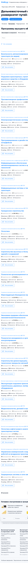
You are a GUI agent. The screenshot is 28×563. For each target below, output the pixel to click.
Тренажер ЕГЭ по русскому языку (8, 534)
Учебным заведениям (7, 560)
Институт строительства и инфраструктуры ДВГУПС (14, 97)
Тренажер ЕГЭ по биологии (8, 546)
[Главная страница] (4, 2)
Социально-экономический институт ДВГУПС (13, 51)
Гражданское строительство (12, 211)
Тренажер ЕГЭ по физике (7, 552)
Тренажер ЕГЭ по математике (5, 538)
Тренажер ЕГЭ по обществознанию (5, 542)
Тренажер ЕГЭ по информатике (5, 549)
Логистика (5, 231)
